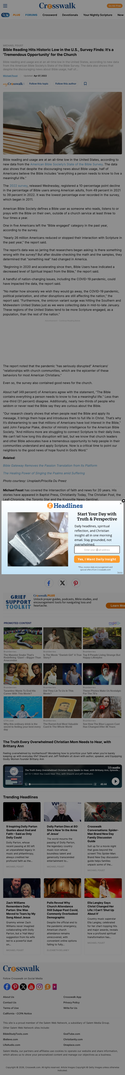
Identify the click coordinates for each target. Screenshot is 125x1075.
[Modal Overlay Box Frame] (62, 537)
